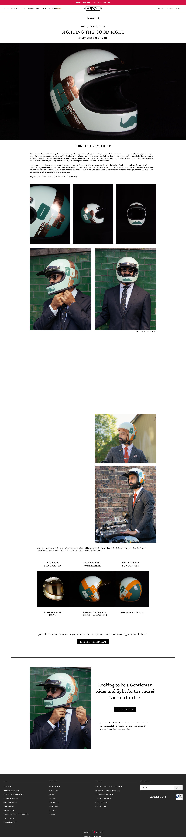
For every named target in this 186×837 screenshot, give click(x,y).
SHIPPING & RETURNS (11, 790)
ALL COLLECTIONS (101, 802)
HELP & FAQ (7, 786)
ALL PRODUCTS (100, 806)
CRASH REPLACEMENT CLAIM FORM (16, 814)
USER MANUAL (8, 806)
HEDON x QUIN (54, 806)
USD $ (86, 832)
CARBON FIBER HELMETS (104, 794)
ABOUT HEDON (54, 786)
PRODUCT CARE (9, 810)
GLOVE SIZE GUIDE (10, 802)
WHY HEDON (54, 790)
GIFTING (52, 798)
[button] (98, 832)
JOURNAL (52, 794)
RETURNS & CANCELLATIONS (13, 794)
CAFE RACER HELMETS (103, 798)
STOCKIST (52, 810)
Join (178, 788)
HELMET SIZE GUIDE (10, 798)
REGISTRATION (8, 818)
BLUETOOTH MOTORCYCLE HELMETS (108, 786)
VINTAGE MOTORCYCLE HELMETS (107, 790)
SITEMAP (52, 814)
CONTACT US (53, 802)
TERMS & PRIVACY (9, 822)
